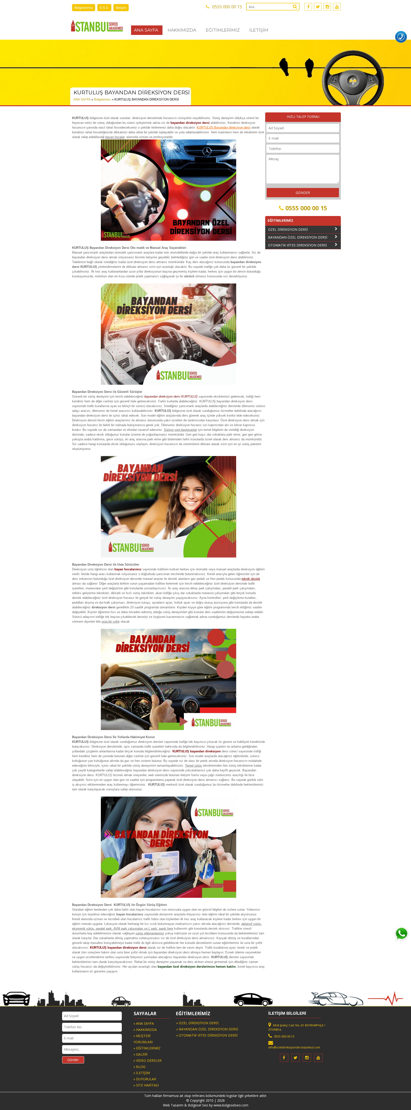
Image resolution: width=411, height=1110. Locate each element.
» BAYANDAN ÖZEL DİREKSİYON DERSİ (207, 1029)
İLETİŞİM (258, 30)
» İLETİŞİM (141, 1073)
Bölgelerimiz (102, 99)
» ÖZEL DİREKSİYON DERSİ (197, 1023)
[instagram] (327, 6)
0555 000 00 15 (306, 208)
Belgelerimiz (83, 8)
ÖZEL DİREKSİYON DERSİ (288, 229)
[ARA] (401, 36)
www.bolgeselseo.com (231, 1105)
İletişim (121, 8)
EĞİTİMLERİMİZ (223, 30)
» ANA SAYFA (143, 1023)
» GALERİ (140, 1054)
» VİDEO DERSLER (147, 1060)
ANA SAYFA (146, 30)
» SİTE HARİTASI (146, 1085)
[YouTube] (337, 6)
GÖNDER (303, 192)
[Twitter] (318, 6)
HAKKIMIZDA (182, 30)
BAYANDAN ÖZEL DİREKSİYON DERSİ (297, 237)
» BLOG (139, 1066)
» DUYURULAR (144, 1079)
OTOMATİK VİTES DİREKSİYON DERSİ (297, 245)
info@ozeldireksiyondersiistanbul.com (294, 1047)
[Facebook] (308, 6)
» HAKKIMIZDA (145, 1029)
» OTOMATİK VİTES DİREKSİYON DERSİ (207, 1035)
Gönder (73, 1059)
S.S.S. (104, 8)
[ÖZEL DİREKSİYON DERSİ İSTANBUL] (97, 25)
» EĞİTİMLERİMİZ (147, 1048)
